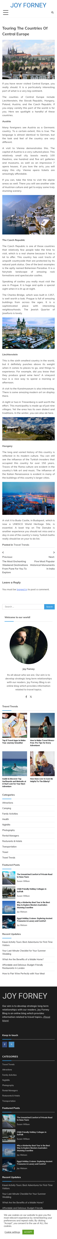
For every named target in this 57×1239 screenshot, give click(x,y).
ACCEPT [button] (28, 1232)
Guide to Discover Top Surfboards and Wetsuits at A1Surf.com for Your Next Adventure (14, 783)
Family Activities (10, 813)
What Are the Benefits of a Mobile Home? (22, 959)
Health (5, 819)
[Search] (52, 12)
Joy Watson (22, 912)
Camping (6, 808)
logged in (22, 589)
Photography (8, 830)
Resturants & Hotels (12, 841)
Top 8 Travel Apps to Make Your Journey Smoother (14, 741)
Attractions (7, 802)
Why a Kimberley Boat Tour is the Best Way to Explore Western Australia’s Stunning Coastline (33, 905)
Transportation (9, 846)
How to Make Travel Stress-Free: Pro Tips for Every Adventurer (42, 743)
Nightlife (6, 824)
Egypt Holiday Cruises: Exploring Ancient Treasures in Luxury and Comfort (34, 1162)
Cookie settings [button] (12, 1232)
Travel (5, 852)
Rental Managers (10, 835)
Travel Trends (21, 544)
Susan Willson (23, 881)
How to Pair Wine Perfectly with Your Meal (23, 973)
